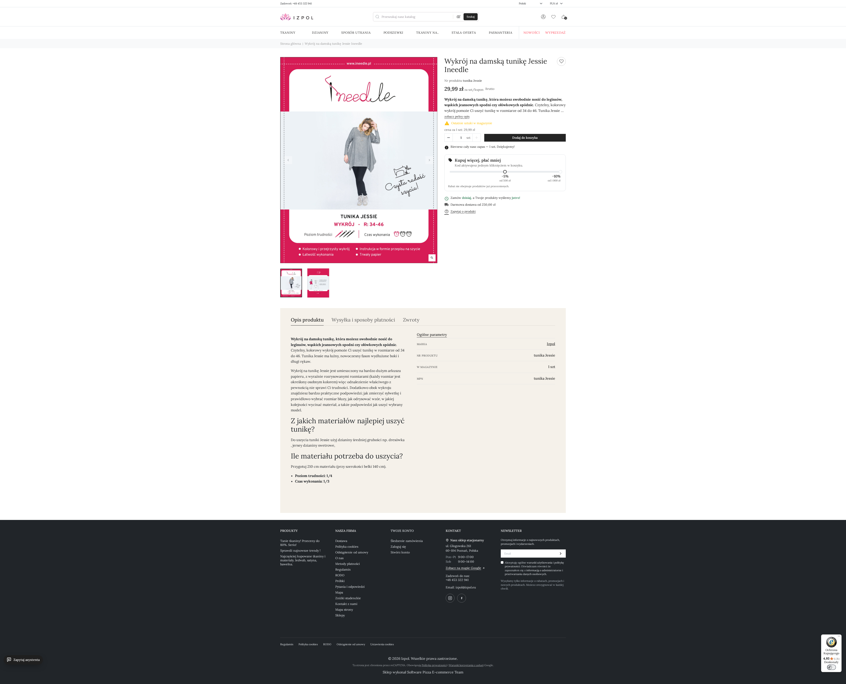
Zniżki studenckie (348, 598)
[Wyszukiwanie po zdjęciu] (459, 16)
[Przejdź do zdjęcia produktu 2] (318, 282)
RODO (339, 575)
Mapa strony (344, 610)
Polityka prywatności (434, 665)
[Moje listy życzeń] (553, 17)
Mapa (339, 592)
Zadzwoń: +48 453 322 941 (296, 3)
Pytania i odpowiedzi (350, 587)
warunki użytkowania (540, 562)
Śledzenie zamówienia (407, 541)
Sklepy (340, 615)
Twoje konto (402, 531)
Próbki (340, 581)
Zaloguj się (398, 547)
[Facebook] (461, 598)
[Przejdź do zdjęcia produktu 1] (291, 282)
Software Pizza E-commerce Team (435, 672)
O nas (339, 558)
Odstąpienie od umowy (351, 552)
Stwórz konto (400, 552)
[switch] (831, 667)
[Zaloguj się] (543, 17)
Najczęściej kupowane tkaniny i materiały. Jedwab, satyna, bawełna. (302, 560)
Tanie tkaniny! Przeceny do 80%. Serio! (299, 543)
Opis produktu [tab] (307, 320)
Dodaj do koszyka (525, 138)
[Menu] (839, 637)
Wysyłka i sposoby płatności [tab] (363, 320)
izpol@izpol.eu (466, 587)
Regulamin (343, 569)
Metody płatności (347, 564)
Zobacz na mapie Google (463, 568)
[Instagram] (450, 598)
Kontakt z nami (346, 604)
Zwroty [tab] (411, 320)
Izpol (551, 344)
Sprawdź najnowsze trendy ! (300, 551)
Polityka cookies (346, 547)
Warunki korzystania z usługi (466, 665)
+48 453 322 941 (457, 580)
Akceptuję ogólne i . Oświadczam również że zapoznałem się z (534, 568)
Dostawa (341, 541)
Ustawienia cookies (382, 644)
